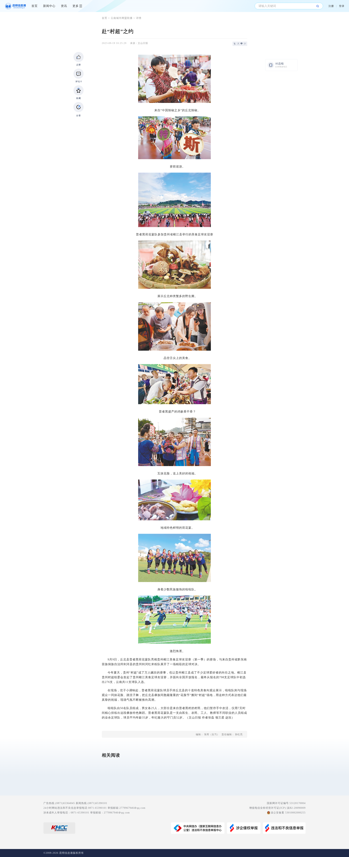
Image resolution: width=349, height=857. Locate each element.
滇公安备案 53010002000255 (288, 812)
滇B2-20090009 (296, 808)
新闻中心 (49, 5)
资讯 (64, 5)
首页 (34, 5)
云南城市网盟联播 (122, 18)
